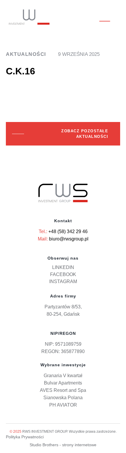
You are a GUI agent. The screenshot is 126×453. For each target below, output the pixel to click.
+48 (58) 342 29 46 (68, 231)
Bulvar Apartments (63, 382)
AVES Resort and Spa (63, 390)
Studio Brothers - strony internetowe (63, 444)
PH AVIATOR (63, 404)
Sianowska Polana (63, 397)
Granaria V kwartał (63, 375)
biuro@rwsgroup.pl (68, 238)
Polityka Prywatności (25, 436)
